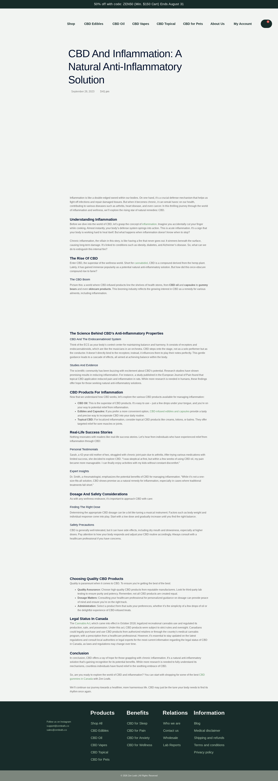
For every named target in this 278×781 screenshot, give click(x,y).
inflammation (149, 224)
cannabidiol (141, 263)
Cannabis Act (82, 623)
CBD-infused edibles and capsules (170, 411)
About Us (217, 24)
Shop (71, 24)
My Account (243, 24)
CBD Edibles (93, 24)
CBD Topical (166, 24)
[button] (72, 24)
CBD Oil (118, 24)
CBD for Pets (193, 24)
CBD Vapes (140, 24)
